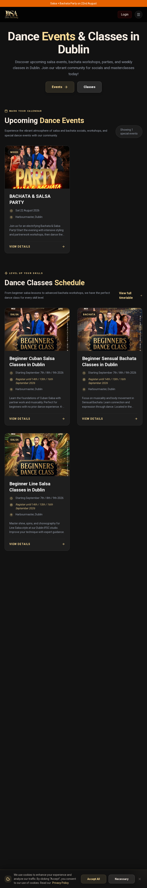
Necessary (121, 879)
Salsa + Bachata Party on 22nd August (73, 3)
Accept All (93, 879)
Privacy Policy (60, 882)
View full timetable (126, 295)
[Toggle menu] (138, 14)
